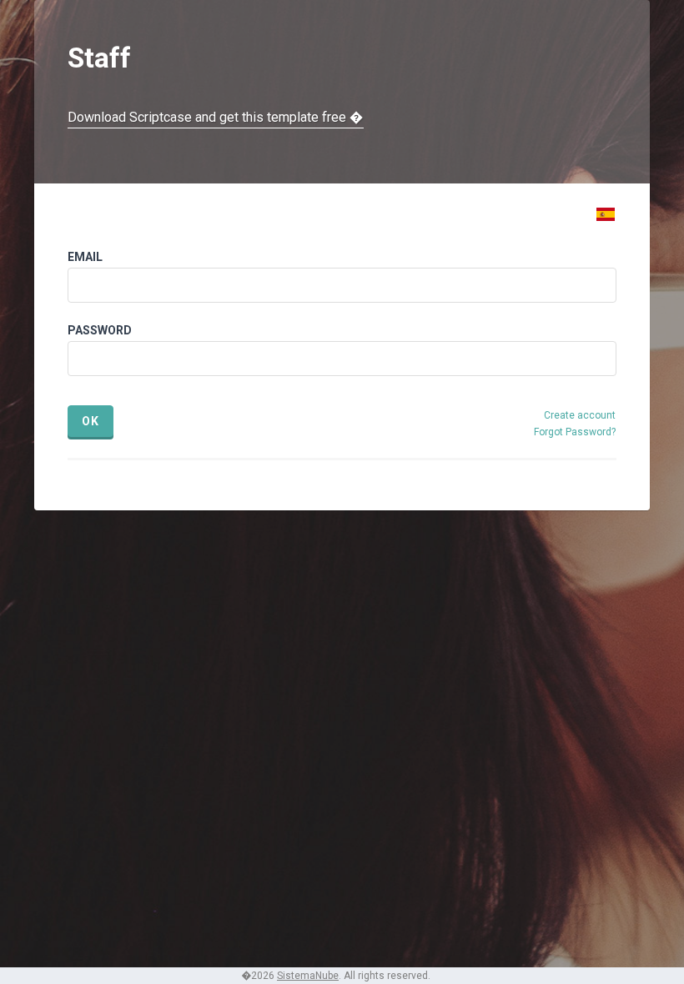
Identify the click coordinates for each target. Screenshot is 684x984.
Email (85, 257)
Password (100, 330)
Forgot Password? (575, 432)
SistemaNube (308, 975)
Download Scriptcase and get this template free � (216, 117)
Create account (580, 415)
